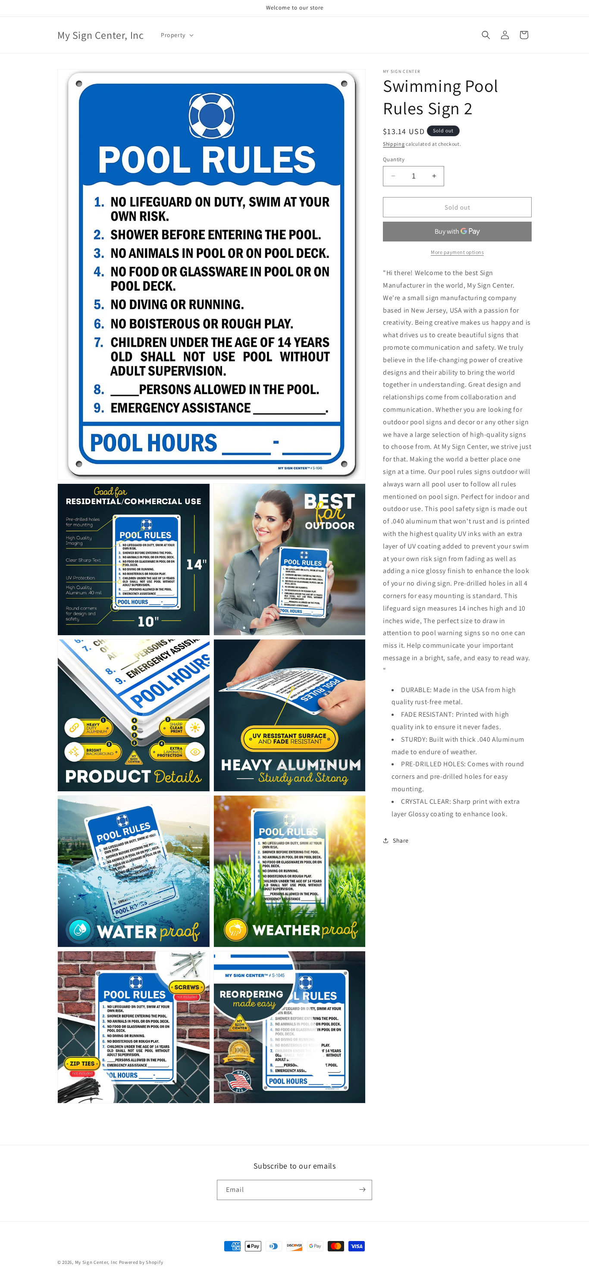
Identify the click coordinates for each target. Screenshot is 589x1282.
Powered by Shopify (141, 1262)
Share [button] (401, 840)
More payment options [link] (457, 252)
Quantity (393, 159)
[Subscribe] (362, 1189)
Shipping (394, 144)
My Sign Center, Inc (96, 1262)
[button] (176, 35)
